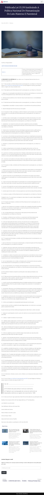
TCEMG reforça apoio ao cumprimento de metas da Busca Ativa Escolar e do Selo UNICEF (36, 431)
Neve (17, 493)
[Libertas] (4, 2)
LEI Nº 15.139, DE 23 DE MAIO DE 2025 (9, 65)
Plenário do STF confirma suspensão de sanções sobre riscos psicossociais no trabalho (14, 443)
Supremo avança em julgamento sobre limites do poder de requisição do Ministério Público (36, 443)
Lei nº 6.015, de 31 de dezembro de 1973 (14, 85)
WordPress (25, 493)
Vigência (3, 72)
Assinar (4, 472)
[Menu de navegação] (41, 2)
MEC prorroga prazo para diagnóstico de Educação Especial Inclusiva (14, 430)
